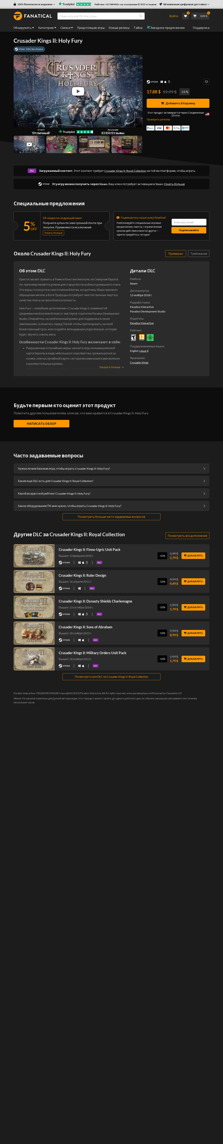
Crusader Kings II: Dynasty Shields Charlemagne (95, 601)
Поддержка (201, 27)
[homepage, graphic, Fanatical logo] (33, 16)
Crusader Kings (139, 362)
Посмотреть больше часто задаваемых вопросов (111, 516)
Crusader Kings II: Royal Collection (125, 170)
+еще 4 (143, 350)
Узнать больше (174, 184)
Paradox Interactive (142, 323)
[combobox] (111, 16)
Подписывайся (189, 230)
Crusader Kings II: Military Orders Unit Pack (92, 653)
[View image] (29, 144)
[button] (34, 4)
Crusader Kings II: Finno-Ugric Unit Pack (89, 549)
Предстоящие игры (91, 27)
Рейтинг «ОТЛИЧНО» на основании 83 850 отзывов (125, 4)
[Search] (141, 16)
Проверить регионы (158, 119)
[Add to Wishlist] (206, 82)
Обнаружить (23, 27)
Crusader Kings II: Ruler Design (82, 575)
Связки (65, 27)
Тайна (138, 27)
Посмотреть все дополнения (187, 535)
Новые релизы (119, 27)
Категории (46, 27)
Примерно (175, 253)
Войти (173, 16)
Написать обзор (41, 423)
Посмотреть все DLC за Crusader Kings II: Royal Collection (111, 676)
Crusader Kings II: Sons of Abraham (85, 627)
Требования (198, 253)
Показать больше (109, 367)
